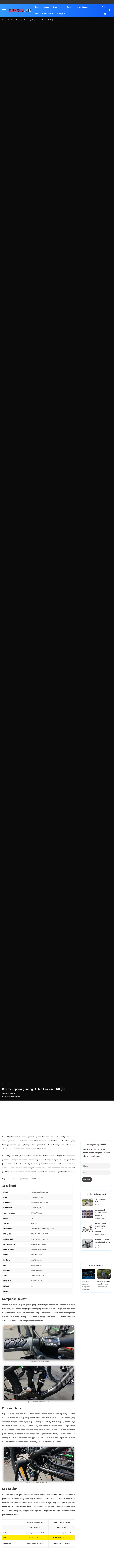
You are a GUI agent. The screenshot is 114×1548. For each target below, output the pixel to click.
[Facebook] (103, 7)
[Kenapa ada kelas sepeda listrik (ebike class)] (87, 1243)
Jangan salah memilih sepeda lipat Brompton (101, 1213)
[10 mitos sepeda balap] (87, 1202)
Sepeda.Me (5, 20)
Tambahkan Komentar (8, 1093)
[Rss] (105, 14)
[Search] (110, 10)
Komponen (104, 1218)
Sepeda (97, 1205)
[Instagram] (103, 14)
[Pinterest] (105, 7)
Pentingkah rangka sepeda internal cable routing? (103, 1284)
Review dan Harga (16, 20)
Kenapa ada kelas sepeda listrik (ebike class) (102, 1242)
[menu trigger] (5, 10)
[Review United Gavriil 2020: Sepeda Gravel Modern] (87, 1229)
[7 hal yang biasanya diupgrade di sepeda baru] (88, 1274)
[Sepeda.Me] (20, 10)
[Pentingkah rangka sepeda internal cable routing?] (104, 1274)
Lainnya (103, 1205)
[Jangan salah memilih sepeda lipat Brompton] (87, 1214)
